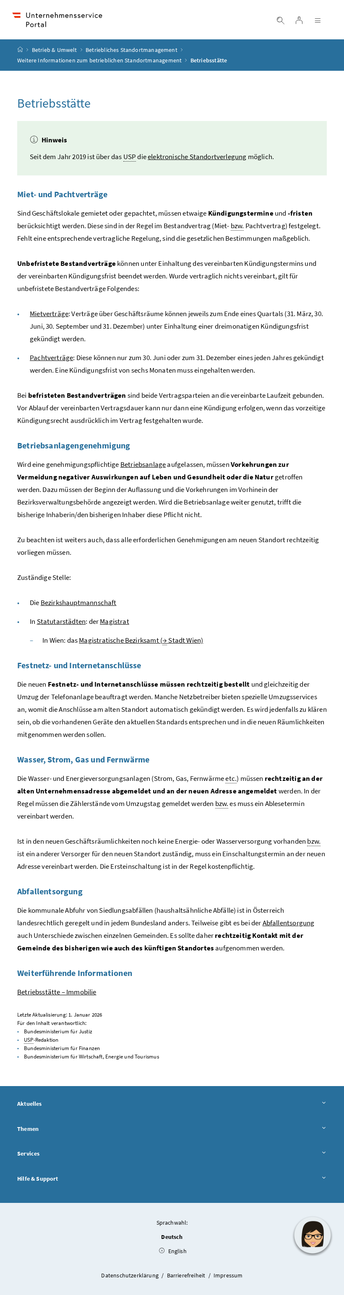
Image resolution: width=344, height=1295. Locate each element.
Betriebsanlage (143, 464)
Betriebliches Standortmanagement (131, 50)
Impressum (228, 1275)
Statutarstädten (61, 621)
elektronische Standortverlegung (197, 156)
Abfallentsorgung (289, 922)
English (176, 1251)
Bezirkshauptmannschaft (79, 602)
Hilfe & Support (37, 1178)
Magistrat (114, 621)
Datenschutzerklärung (130, 1275)
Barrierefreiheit (187, 1275)
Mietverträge (49, 313)
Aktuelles (29, 1103)
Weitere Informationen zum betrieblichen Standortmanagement (99, 60)
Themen (28, 1129)
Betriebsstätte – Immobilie (56, 991)
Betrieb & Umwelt (54, 50)
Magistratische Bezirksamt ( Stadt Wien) (141, 640)
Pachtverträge (51, 357)
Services (28, 1153)
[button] (313, 1235)
